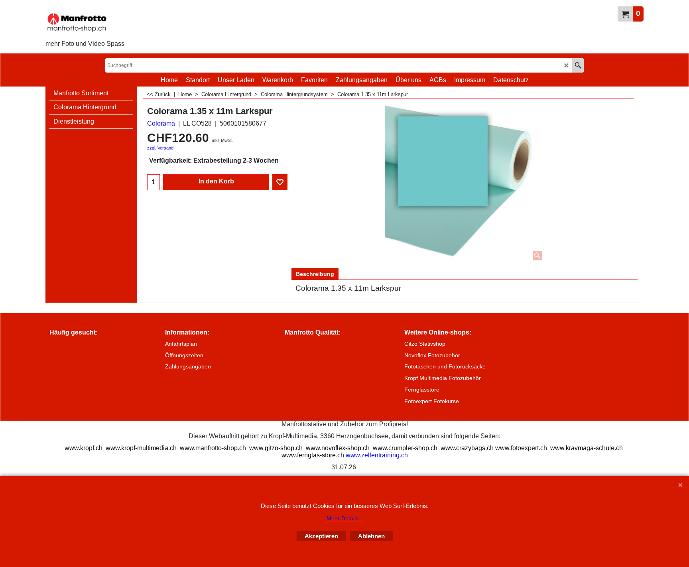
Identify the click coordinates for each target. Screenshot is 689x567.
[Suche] (578, 65)
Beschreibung (315, 274)
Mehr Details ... (346, 518)
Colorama (161, 123)
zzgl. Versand (160, 148)
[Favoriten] (279, 182)
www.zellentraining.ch (377, 455)
